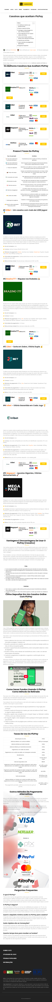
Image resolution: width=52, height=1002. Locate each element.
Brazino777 (14, 87)
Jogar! (43, 73)
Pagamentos (26, 9)
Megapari (14, 128)
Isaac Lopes (33, 50)
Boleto (19, 252)
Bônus (20, 9)
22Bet (12, 105)
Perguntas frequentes (23, 45)
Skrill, (7, 253)
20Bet (12, 72)
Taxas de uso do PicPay (23, 40)
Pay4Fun (31, 445)
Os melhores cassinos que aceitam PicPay (24, 25)
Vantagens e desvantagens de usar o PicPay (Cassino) (25, 31)
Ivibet (12, 115)
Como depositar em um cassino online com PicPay (25, 34)
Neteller (40, 513)
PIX (22, 318)
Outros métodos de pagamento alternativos (25, 43)
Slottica (13, 143)
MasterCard (37, 252)
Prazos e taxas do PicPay (24, 28)
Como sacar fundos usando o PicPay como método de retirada (26, 37)
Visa (22, 383)
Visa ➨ (26, 826)
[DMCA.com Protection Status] (10, 972)
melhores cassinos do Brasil (38, 63)
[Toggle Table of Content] (32, 23)
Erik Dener (13, 50)
